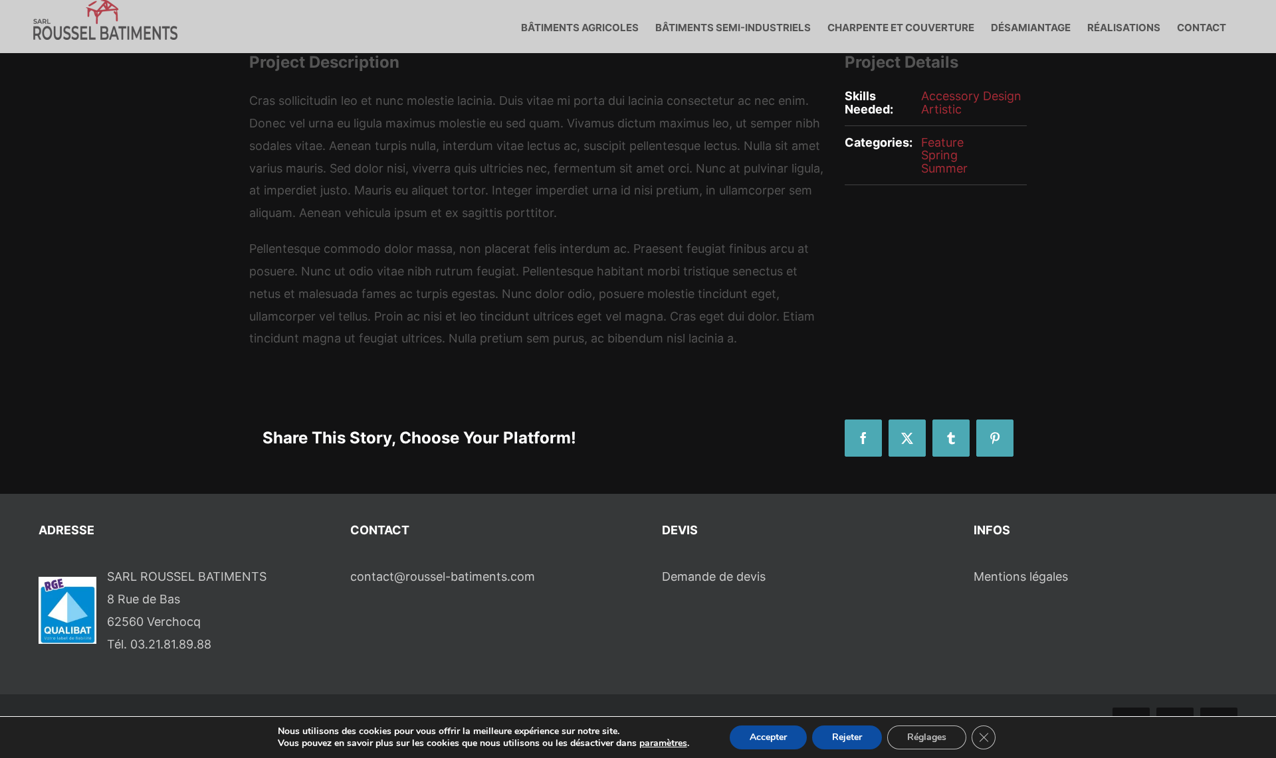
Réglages (926, 737)
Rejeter (847, 737)
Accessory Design (971, 96)
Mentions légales (1021, 576)
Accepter (768, 737)
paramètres (663, 743)
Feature (942, 142)
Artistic (941, 109)
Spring (939, 155)
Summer (944, 168)
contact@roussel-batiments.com (442, 576)
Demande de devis (714, 576)
